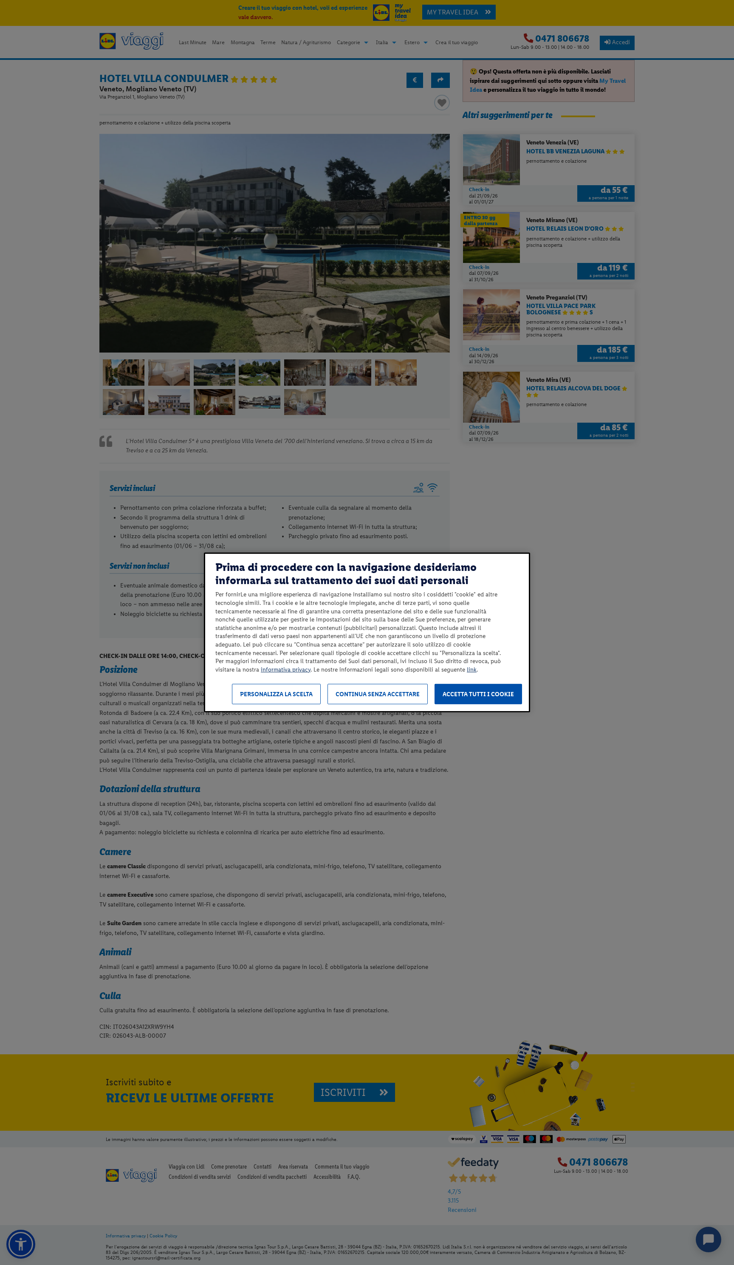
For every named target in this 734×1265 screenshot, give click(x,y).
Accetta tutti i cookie (478, 694)
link (472, 669)
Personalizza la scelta (276, 694)
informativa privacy (286, 669)
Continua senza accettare (378, 694)
